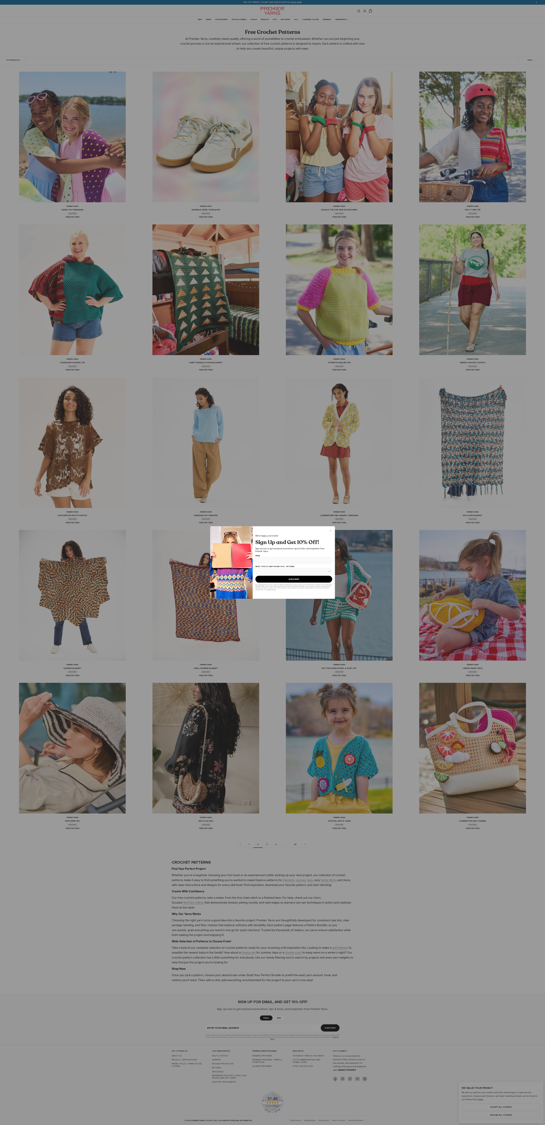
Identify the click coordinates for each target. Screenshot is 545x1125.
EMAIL (257, 556)
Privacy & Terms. (271, 589)
